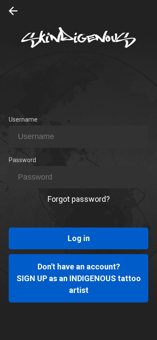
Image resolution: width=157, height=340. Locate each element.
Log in (79, 238)
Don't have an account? (79, 278)
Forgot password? (79, 199)
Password (22, 159)
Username (23, 119)
